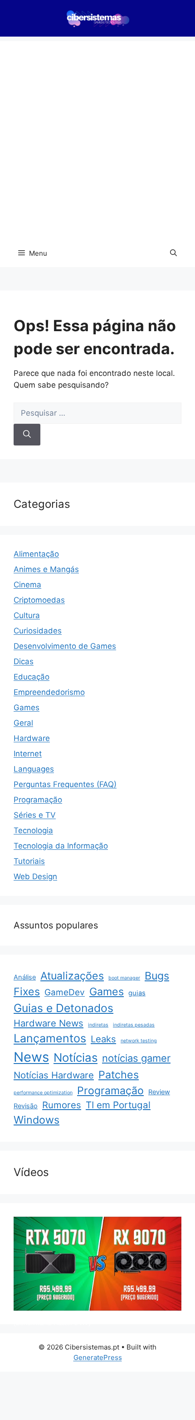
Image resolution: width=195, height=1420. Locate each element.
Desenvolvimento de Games (65, 646)
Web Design (35, 876)
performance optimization (43, 1093)
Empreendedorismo (49, 692)
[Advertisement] (97, 138)
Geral (23, 722)
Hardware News (48, 1023)
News (31, 1057)
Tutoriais (29, 861)
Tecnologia (33, 830)
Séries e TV (35, 815)
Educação (31, 676)
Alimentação (36, 553)
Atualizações (72, 976)
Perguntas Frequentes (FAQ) (65, 784)
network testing (139, 1041)
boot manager (124, 978)
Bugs (157, 976)
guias (137, 993)
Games (26, 707)
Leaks (103, 1039)
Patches (118, 1075)
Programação (38, 799)
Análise (25, 977)
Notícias (76, 1057)
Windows (36, 1119)
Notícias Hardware (54, 1075)
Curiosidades (38, 630)
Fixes (27, 991)
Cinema (27, 584)
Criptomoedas (39, 600)
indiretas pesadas (134, 1025)
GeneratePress (97, 1357)
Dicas (24, 661)
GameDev (64, 992)
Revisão (26, 1106)
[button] (173, 253)
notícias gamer (136, 1058)
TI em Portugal (118, 1105)
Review (159, 1092)
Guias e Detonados (63, 1008)
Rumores (61, 1105)
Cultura (27, 615)
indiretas (98, 1025)
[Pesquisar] (27, 434)
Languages (34, 768)
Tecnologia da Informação (61, 845)
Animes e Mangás (46, 569)
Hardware (32, 738)
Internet (28, 753)
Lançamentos (50, 1038)
